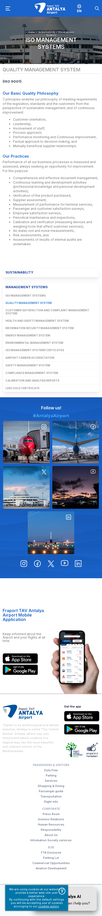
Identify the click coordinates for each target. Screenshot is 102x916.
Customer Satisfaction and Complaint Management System (47, 312)
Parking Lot (51, 858)
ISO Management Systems (51, 43)
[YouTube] (75, 487)
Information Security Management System (39, 328)
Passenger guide (51, 791)
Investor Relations (51, 819)
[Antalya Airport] (50, 8)
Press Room (51, 814)
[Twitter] (26, 487)
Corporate (51, 809)
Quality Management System (28, 302)
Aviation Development (51, 868)
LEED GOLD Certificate (22, 388)
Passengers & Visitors (51, 765)
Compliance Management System (31, 372)
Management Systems (26, 287)
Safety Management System (27, 365)
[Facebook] (75, 442)
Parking (51, 775)
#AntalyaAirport (51, 415)
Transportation (51, 796)
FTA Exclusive (51, 852)
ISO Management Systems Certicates (34, 350)
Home (31, 32)
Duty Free (51, 770)
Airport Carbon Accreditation (29, 357)
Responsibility (51, 830)
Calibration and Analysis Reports (32, 380)
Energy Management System (27, 335)
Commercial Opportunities (51, 863)
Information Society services (51, 840)
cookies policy (48, 906)
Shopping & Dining (51, 786)
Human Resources (51, 824)
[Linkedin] (51, 532)
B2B (51, 847)
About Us (51, 835)
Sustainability (46, 32)
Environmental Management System (34, 342)
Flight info (51, 801)
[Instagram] (26, 442)
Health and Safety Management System (37, 320)
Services (51, 781)
